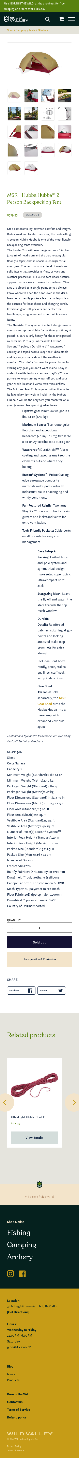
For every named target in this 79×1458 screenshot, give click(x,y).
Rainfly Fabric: (17, 872)
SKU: (10, 752)
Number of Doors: (19, 860)
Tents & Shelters (38, 30)
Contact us (50, 959)
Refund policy (17, 1417)
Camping (21, 30)
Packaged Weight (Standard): (27, 786)
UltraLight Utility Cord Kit (29, 1117)
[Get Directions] (18, 1312)
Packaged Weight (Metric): (25, 792)
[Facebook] (22, 1273)
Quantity (14, 920)
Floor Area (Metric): (20, 815)
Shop (10, 30)
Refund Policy (14, 1446)
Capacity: (13, 769)
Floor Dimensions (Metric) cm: (28, 803)
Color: (11, 763)
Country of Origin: (19, 906)
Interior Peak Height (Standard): (29, 837)
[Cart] (61, 19)
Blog (10, 1366)
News (11, 1374)
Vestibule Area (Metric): (23, 826)
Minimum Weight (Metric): (25, 780)
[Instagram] (10, 1273)
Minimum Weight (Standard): (27, 775)
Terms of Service (18, 1409)
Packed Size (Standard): (23, 849)
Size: (10, 758)
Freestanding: (16, 866)
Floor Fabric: (16, 894)
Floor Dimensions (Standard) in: (29, 797)
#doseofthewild (39, 1197)
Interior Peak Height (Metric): (27, 843)
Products (13, 1380)
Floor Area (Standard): (22, 809)
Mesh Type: (15, 889)
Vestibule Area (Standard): (25, 820)
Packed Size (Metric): (21, 855)
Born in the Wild (18, 1394)
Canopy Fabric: (17, 883)
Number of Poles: (19, 832)
